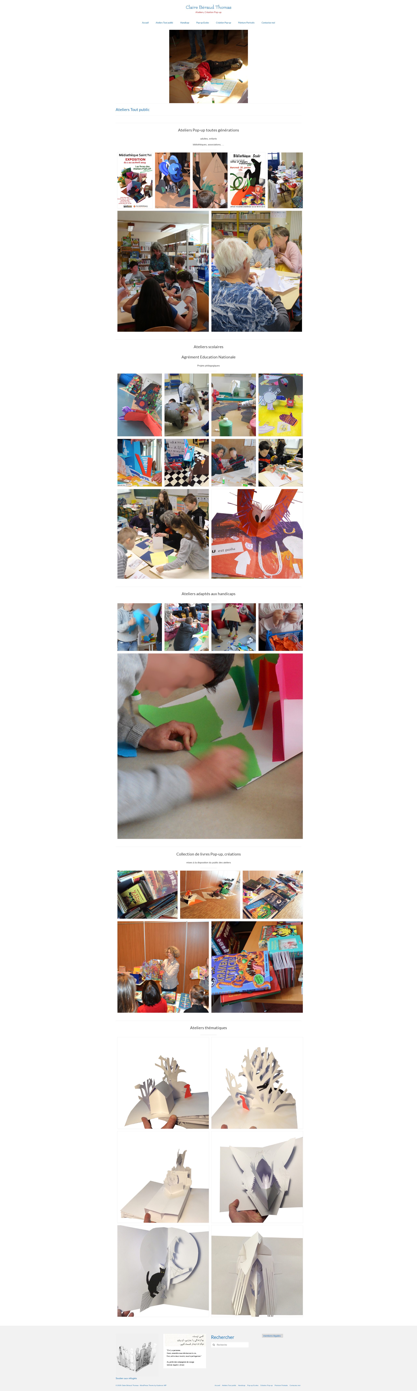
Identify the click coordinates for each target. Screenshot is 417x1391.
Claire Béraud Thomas (208, 7)
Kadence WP (161, 1385)
